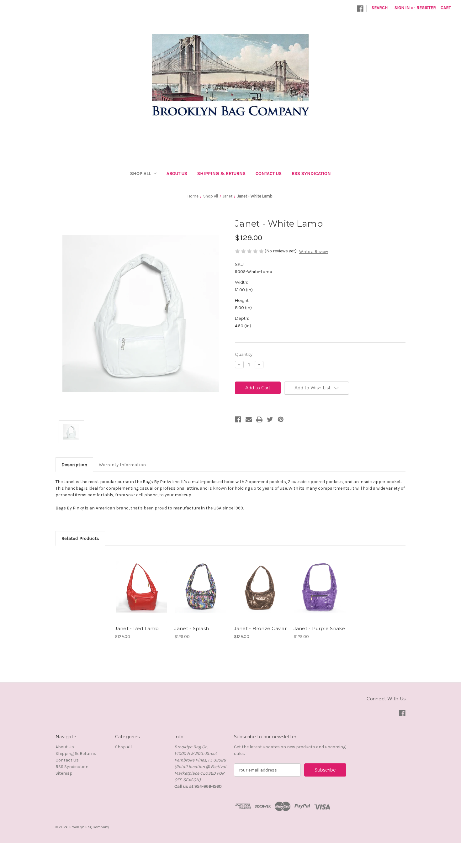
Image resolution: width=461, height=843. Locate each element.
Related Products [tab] (80, 538)
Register (426, 7)
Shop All (140, 173)
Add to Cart (141, 592)
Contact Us (269, 173)
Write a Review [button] (313, 251)
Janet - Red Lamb (137, 628)
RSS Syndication (311, 173)
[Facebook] (238, 419)
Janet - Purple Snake (319, 628)
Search (380, 7)
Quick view (141, 581)
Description (74, 464)
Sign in (402, 7)
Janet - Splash (191, 628)
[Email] (249, 419)
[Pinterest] (281, 419)
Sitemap (64, 773)
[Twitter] (270, 419)
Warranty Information (122, 464)
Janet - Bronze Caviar (260, 628)
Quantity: (244, 354)
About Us (177, 173)
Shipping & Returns (221, 173)
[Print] (259, 419)
